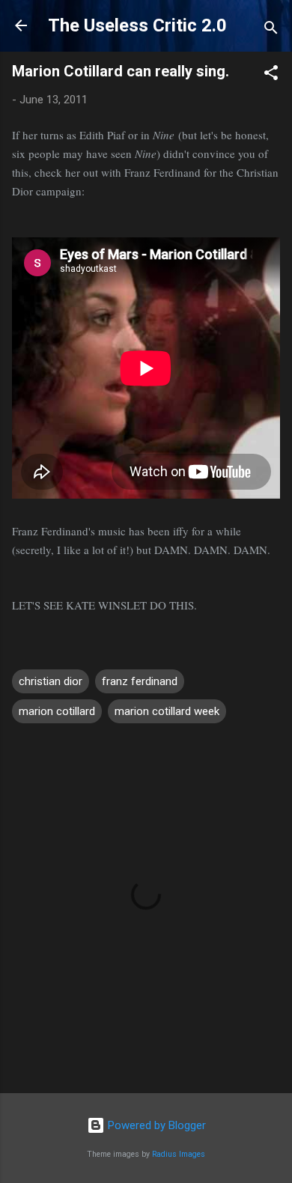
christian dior (50, 681)
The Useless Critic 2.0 (137, 25)
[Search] (271, 30)
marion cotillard (57, 711)
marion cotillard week (167, 711)
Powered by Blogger (155, 1125)
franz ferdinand (139, 681)
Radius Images (178, 1154)
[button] (271, 75)
